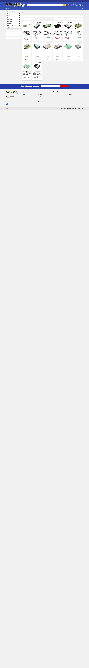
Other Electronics (10, 25)
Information (8, 8)
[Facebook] (82, 9)
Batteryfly (8, 33)
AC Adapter (9, 13)
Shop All (8, 27)
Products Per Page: (75, 19)
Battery (8, 15)
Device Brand (9, 21)
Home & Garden (9, 23)
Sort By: (23, 19)
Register (76, 5)
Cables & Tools (9, 19)
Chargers (8, 17)
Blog (14, 8)
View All (8, 35)
